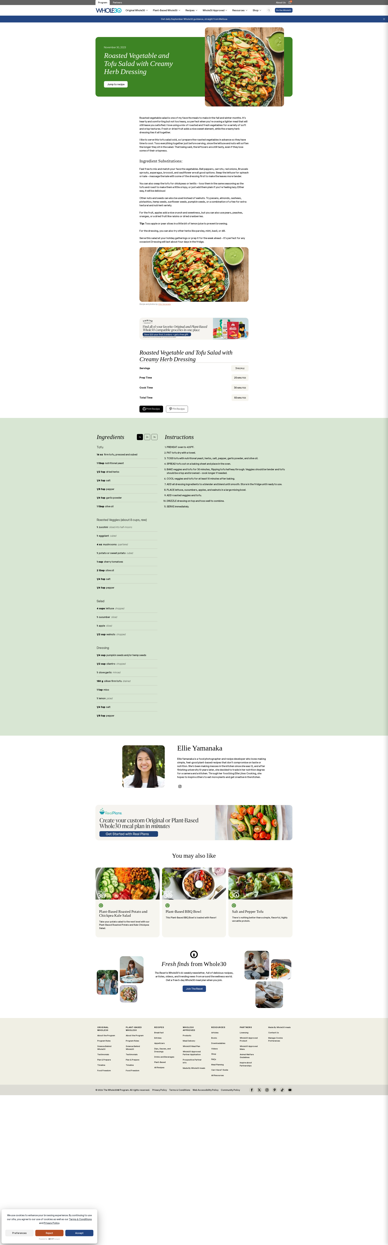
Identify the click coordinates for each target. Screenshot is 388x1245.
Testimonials (103, 1054)
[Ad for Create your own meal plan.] (194, 822)
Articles (215, 1032)
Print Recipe (153, 408)
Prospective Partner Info (192, 1061)
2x (147, 437)
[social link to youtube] (290, 1089)
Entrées (158, 1038)
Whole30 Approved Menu (249, 1047)
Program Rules (104, 1041)
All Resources (217, 1075)
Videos (214, 1048)
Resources (238, 10)
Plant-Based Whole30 (165, 10)
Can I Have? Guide (219, 1070)
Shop (256, 10)
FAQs (213, 1059)
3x (154, 437)
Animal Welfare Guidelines (247, 1055)
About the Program (106, 1035)
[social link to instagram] (180, 786)
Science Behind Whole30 (104, 1047)
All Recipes (159, 1067)
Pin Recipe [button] (178, 408)
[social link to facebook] (251, 1089)
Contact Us (273, 1032)
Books (214, 1038)
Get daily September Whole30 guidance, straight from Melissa (194, 19)
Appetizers (159, 1043)
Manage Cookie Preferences (275, 1039)
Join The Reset (194, 988)
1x (140, 437)
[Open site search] (268, 10)
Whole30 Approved (213, 10)
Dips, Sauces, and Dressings (162, 1050)
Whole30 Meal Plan (191, 1046)
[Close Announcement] (384, 19)
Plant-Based (160, 1062)
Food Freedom (104, 1070)
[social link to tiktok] (282, 1089)
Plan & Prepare (104, 1059)
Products (187, 1035)
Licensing (244, 1032)
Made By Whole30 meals (194, 1068)
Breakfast (159, 1032)
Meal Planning (217, 1064)
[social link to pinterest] (274, 1089)
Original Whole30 (135, 10)
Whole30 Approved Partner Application (192, 1053)
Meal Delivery (189, 1041)
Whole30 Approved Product (249, 1039)
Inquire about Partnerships (246, 1064)
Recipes (190, 10)
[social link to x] (259, 1089)
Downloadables (218, 1043)
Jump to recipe (115, 84)
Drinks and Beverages (164, 1057)
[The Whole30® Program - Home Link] (108, 10)
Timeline (101, 1065)
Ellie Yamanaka (164, 304)
